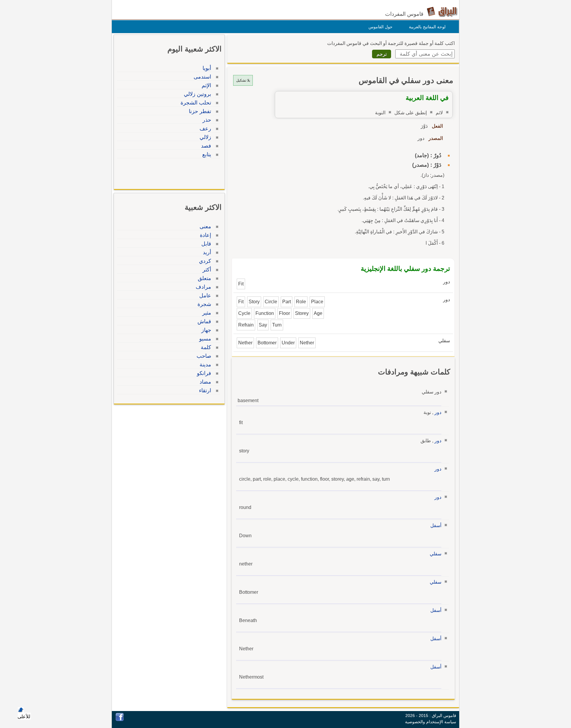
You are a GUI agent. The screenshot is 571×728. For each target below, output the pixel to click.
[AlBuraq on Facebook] (120, 719)
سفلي (435, 553)
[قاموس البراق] (442, 11)
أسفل (435, 525)
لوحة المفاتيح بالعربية (427, 26)
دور (437, 412)
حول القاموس (380, 26)
